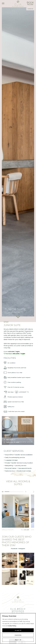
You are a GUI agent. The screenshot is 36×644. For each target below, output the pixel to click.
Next (33, 491)
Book (30, 3)
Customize (18, 635)
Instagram (21, 548)
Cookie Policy (11, 625)
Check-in (30, 8)
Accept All (18, 630)
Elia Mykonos (18, 3)
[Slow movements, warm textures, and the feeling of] (26, 560)
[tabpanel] (15, 513)
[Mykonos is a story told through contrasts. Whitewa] (26, 577)
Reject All (18, 640)
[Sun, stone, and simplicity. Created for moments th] (9, 577)
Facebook (14, 548)
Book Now (27, 421)
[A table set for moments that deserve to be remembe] (9, 560)
